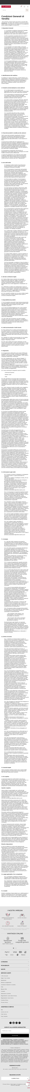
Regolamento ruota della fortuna (9, 995)
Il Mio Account (4, 975)
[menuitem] (21, 6)
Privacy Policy (4, 1002)
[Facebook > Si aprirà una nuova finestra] (10, 1023)
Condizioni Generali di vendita (8, 984)
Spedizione (3, 980)
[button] (27, 1084)
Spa (2, 1009)
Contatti (3, 991)
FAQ (2, 986)
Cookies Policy (4, 1000)
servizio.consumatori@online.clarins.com (14, 270)
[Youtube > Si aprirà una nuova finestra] (13, 1023)
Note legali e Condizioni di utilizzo (19, 1084)
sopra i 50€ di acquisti (7, 941)
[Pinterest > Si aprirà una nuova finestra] (19, 1023)
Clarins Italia (15, 1078)
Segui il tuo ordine (5, 978)
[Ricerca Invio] (27, 10)
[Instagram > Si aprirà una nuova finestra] (16, 1023)
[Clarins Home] (6, 6)
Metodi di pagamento (6, 982)
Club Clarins (4, 1014)
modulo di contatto (13, 721)
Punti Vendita (4, 1016)
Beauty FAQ (4, 989)
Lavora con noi (4, 1011)
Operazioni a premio (6, 993)
